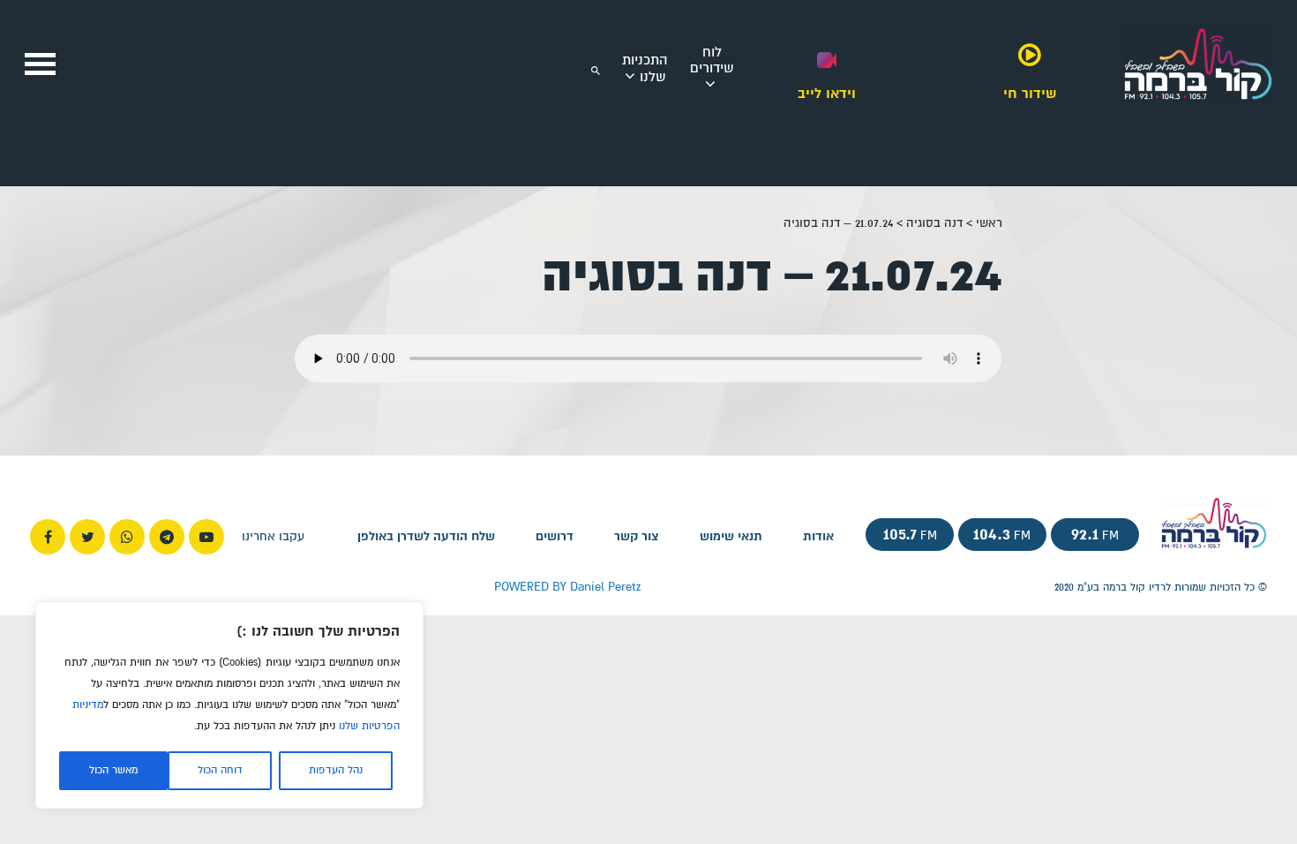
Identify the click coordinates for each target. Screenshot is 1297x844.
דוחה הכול (220, 770)
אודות (818, 537)
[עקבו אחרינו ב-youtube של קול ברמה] (206, 536)
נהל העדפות (336, 770)
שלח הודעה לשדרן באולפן (426, 537)
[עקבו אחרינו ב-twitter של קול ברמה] (87, 536)
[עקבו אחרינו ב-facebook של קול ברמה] (47, 536)
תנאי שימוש (731, 537)
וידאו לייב (827, 93)
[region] (229, 705)
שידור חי (1029, 93)
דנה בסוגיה (934, 222)
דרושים (555, 537)
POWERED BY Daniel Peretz (567, 586)
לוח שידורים (712, 60)
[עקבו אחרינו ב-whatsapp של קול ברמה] (127, 536)
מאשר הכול (113, 770)
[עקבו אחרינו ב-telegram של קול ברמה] (166, 536)
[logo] (1198, 104)
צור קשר (636, 537)
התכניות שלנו (645, 68)
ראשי (989, 222)
